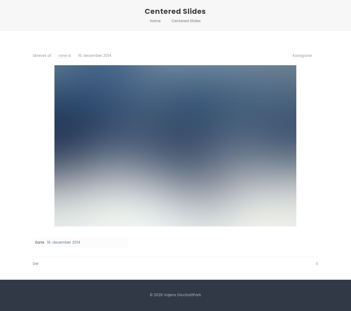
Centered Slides (186, 20)
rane (62, 55)
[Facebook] (175, 303)
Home (155, 20)
